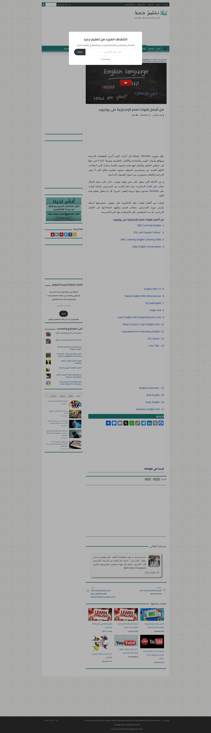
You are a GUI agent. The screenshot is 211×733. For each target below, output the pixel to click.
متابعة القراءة (105, 59)
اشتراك (80, 52)
